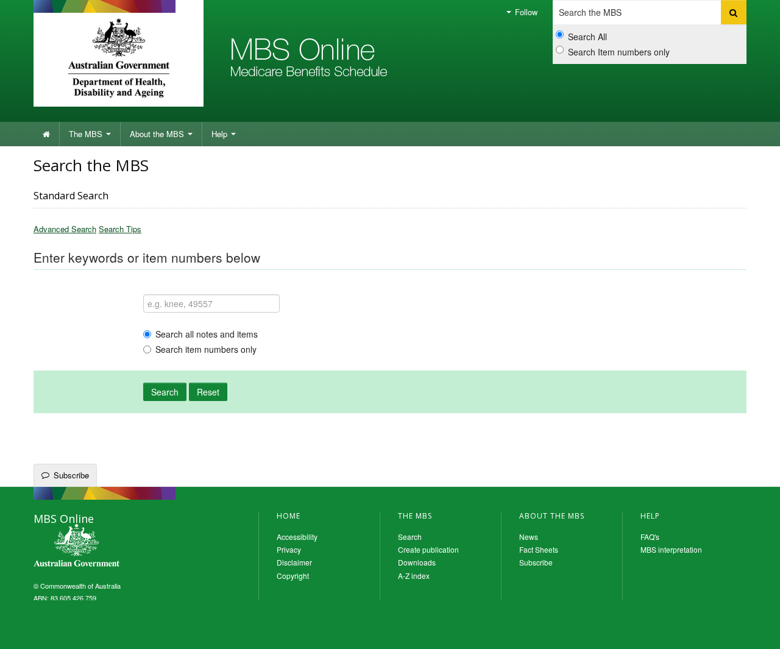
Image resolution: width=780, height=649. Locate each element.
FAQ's (649, 536)
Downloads (417, 562)
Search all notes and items (206, 334)
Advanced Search (65, 229)
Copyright (293, 575)
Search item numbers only (206, 349)
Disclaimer (294, 562)
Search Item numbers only (619, 52)
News (528, 536)
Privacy (289, 549)
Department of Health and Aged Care (118, 58)
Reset (208, 392)
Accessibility (297, 536)
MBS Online (110, 546)
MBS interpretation (671, 549)
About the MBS (158, 134)
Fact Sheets (538, 549)
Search (165, 392)
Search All (587, 36)
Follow (524, 12)
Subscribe (71, 475)
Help (220, 134)
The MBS (87, 134)
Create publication (428, 549)
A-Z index (414, 575)
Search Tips (120, 229)
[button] (755, 631)
